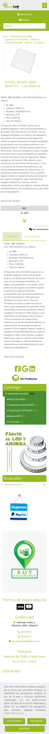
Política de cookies (14, 713)
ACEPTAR (24, 728)
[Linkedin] (32, 370)
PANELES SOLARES (16, 399)
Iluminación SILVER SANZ (22, 405)
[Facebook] (18, 370)
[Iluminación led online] (6, 393)
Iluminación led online (18, 393)
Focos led (14, 421)
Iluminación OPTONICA (21, 410)
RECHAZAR (36, 721)
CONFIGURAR (14, 721)
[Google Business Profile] (25, 370)
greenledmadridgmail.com (26, 641)
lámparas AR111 (15, 416)
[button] (24, 14)
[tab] (12, 236)
